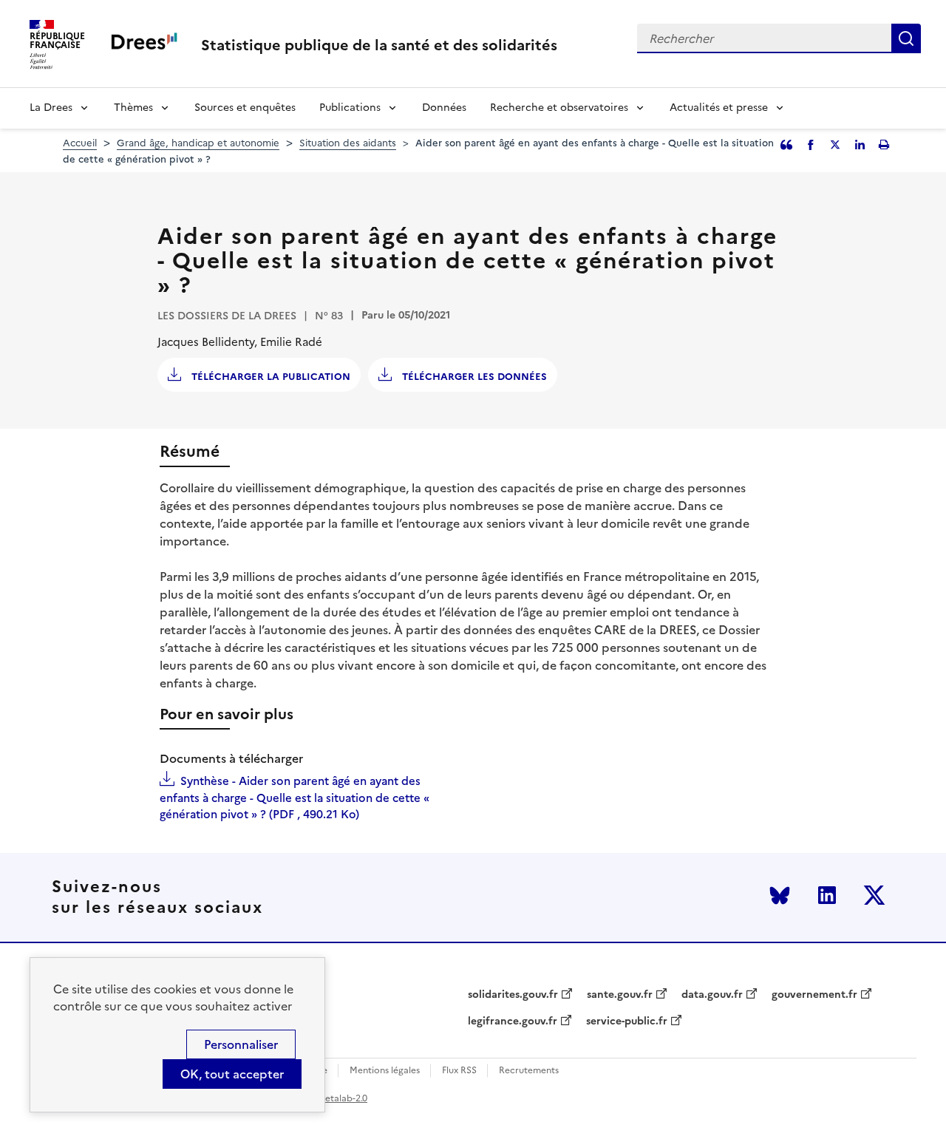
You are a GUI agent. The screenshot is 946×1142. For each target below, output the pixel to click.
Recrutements (529, 1070)
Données (444, 107)
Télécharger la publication (269, 377)
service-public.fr (626, 1021)
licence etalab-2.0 (330, 1098)
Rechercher (906, 38)
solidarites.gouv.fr (513, 995)
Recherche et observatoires (559, 107)
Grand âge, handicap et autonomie (198, 143)
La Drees (51, 107)
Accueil (80, 143)
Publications (350, 107)
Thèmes (133, 107)
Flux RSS (459, 1070)
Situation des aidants (347, 143)
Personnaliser (241, 1044)
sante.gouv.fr (620, 995)
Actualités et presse (719, 107)
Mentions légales (385, 1070)
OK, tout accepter (232, 1074)
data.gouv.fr (712, 995)
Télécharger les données (473, 377)
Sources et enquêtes (245, 107)
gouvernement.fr (814, 995)
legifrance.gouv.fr (512, 1021)
